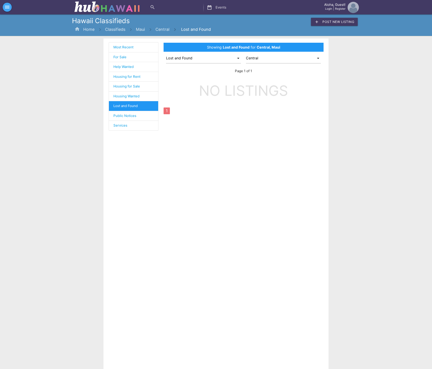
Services (120, 125)
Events (216, 7)
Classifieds (115, 29)
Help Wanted (123, 67)
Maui (140, 29)
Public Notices (124, 116)
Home (88, 29)
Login (328, 8)
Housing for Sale (126, 86)
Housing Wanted (126, 96)
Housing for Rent (126, 76)
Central (162, 29)
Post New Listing (334, 22)
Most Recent (123, 47)
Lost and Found (195, 29)
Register (340, 8)
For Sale (119, 57)
